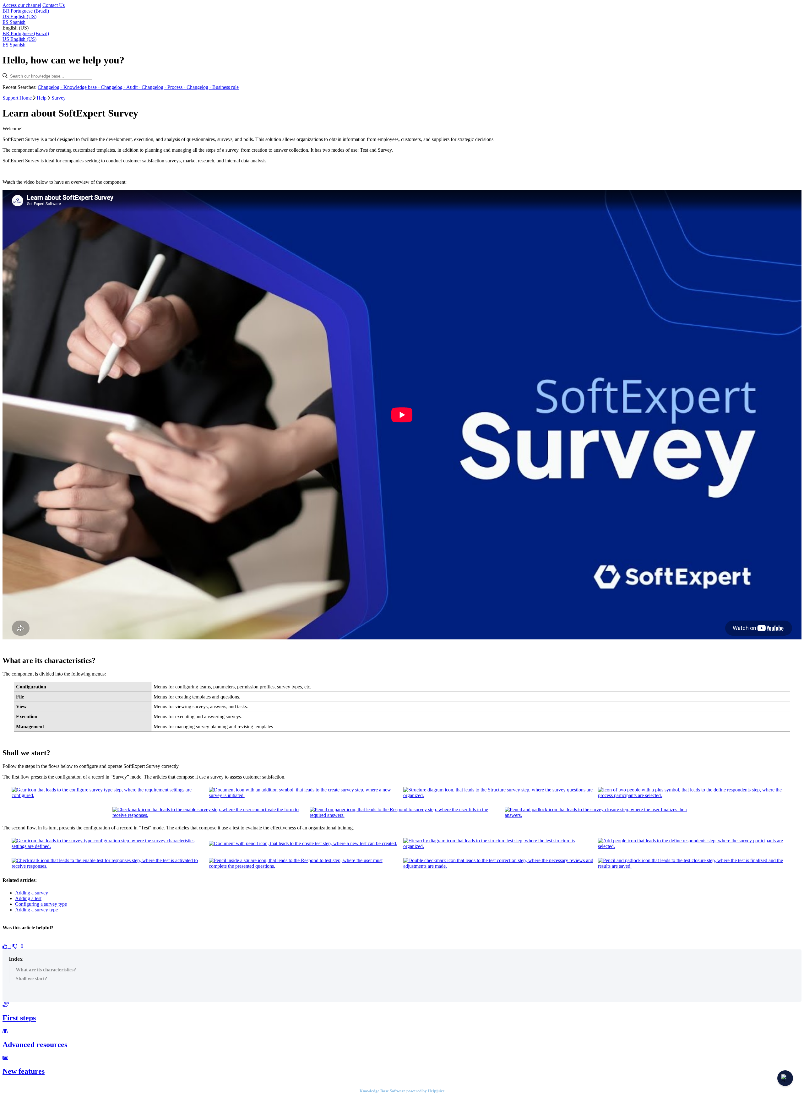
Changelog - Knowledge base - (69, 87)
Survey (59, 97)
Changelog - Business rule (213, 87)
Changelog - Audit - (121, 87)
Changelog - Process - (164, 87)
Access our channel (22, 5)
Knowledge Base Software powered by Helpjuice (402, 1091)
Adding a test (28, 898)
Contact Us (53, 5)
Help (41, 97)
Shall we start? (31, 978)
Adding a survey (31, 892)
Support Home (17, 97)
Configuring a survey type (41, 904)
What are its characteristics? (46, 969)
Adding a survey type (36, 909)
